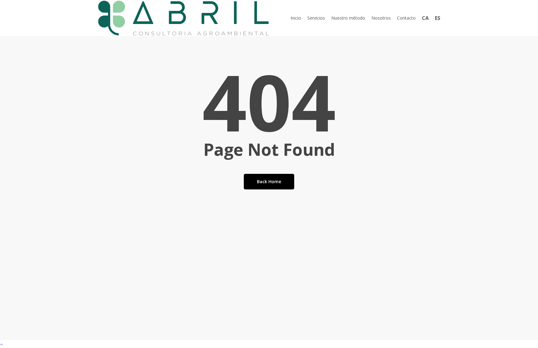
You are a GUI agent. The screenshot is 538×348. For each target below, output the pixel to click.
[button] (269, 344)
